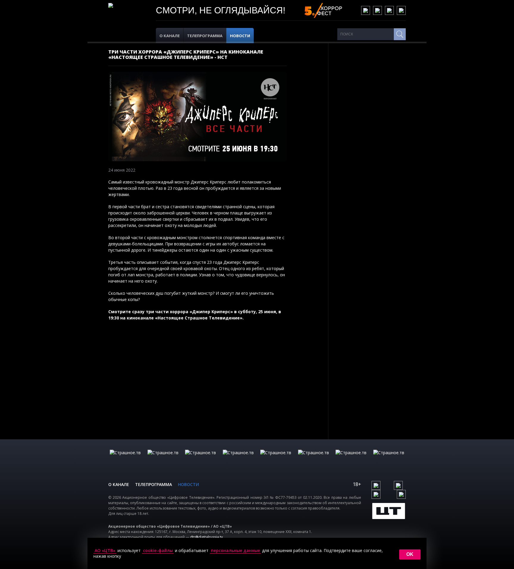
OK (409, 554)
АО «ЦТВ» (105, 550)
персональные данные (235, 550)
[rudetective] (313, 458)
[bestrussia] (163, 458)
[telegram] (389, 10)
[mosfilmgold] (238, 458)
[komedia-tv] (276, 458)
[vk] (365, 10)
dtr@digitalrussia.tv (206, 537)
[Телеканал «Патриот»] (389, 458)
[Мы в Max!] (401, 10)
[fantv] (200, 458)
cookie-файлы (158, 550)
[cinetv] (125, 458)
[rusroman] (351, 458)
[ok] (377, 10)
